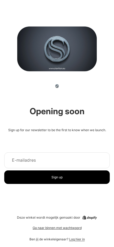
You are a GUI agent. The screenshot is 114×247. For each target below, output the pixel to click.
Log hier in (77, 239)
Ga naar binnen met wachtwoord (57, 228)
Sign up (57, 177)
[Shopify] (89, 217)
